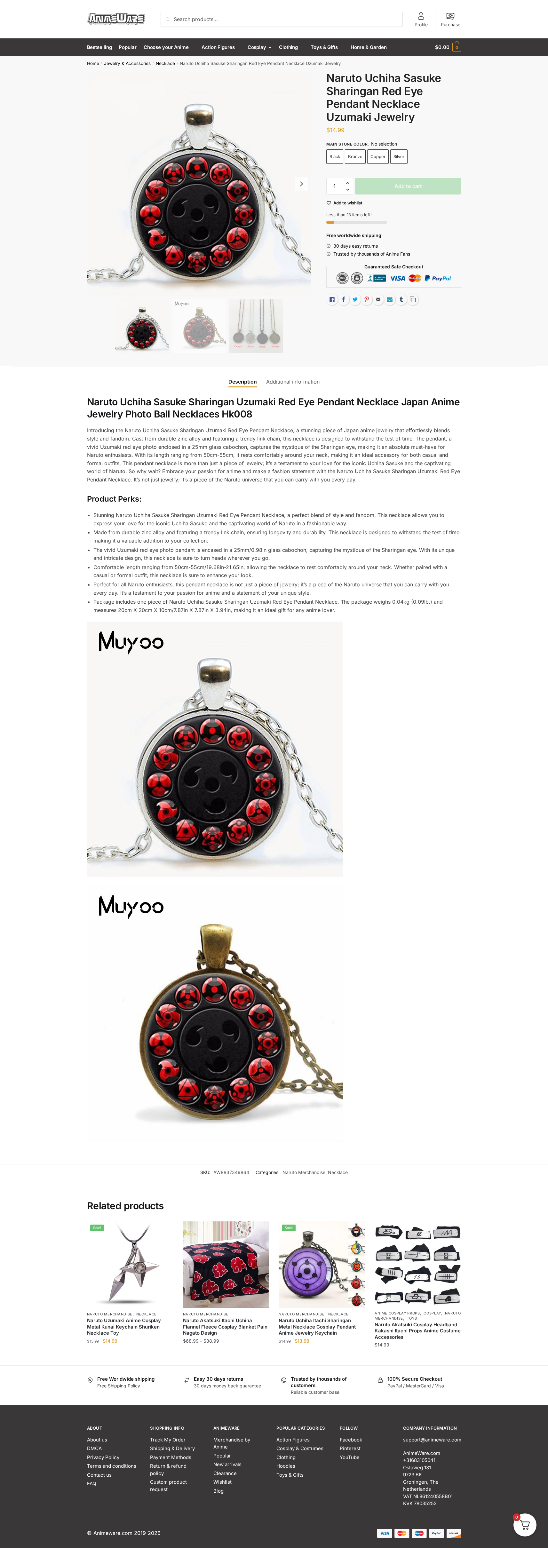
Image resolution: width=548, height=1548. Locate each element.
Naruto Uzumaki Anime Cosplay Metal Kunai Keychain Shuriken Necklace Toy (124, 1326)
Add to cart (408, 186)
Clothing (286, 1457)
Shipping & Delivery (172, 1448)
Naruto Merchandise (303, 1172)
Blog (218, 1491)
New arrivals (227, 1464)
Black (335, 156)
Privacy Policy (103, 1457)
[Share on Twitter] (355, 299)
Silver (398, 156)
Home (93, 63)
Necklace (165, 63)
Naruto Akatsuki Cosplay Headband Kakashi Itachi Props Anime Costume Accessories (418, 1331)
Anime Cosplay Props (397, 1313)
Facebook (351, 1440)
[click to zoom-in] (199, 184)
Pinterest (350, 1448)
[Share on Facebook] (343, 299)
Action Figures (293, 1440)
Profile (421, 24)
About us (97, 1440)
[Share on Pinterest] (366, 299)
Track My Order (168, 1440)
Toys (412, 1318)
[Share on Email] (378, 299)
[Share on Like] (332, 299)
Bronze (355, 156)
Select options (130, 1357)
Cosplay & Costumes (299, 1448)
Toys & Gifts (290, 1475)
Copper (377, 156)
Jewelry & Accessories (127, 63)
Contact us (99, 1475)
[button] (301, 184)
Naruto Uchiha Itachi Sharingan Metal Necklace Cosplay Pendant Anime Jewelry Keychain (317, 1326)
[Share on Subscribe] (389, 299)
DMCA (94, 1448)
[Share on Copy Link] (412, 299)
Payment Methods (170, 1457)
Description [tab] (242, 381)
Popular (222, 1456)
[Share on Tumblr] (401, 299)
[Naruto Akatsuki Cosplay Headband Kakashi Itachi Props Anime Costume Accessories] (418, 1263)
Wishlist (222, 1482)
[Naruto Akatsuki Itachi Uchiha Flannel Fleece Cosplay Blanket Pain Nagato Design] (226, 1264)
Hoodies (285, 1466)
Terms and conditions (111, 1466)
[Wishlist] (164, 1231)
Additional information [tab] (293, 381)
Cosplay (432, 1313)
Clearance (225, 1473)
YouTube (350, 1457)
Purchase (450, 24)
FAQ (91, 1484)
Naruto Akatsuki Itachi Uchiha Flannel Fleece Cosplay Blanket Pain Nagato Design (225, 1326)
